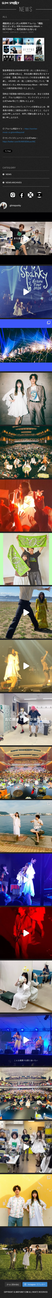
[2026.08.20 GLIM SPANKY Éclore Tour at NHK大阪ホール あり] (26, 719)
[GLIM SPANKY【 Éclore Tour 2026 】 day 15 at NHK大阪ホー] (26, 773)
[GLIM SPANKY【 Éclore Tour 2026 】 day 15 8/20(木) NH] (26, 826)
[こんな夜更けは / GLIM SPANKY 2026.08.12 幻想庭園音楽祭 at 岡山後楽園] (26, 1040)
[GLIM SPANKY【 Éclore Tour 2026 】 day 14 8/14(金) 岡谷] (26, 1200)
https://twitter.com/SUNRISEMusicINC (19, 141)
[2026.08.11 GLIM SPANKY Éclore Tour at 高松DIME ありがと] (26, 1147)
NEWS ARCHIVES (13, 182)
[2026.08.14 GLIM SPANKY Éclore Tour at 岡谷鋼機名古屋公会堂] (26, 986)
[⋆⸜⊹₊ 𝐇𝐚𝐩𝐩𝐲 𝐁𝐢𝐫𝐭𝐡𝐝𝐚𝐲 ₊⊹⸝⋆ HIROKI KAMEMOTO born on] (26, 612)
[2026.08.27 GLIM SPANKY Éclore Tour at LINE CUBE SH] (26, 238)
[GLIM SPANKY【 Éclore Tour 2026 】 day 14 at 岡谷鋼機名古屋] (26, 1093)
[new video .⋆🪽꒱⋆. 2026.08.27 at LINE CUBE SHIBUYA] (26, 292)
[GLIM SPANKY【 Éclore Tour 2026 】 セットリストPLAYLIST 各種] (26, 399)
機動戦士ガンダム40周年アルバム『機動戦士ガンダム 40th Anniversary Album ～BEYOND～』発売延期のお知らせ (23, 26)
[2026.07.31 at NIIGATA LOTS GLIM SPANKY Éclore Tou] (26, 506)
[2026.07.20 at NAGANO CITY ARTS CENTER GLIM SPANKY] (26, 666)
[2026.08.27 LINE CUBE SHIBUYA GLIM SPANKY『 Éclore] (26, 345)
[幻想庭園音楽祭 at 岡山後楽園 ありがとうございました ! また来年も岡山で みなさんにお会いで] (26, 1254)
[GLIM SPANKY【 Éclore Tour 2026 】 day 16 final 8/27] (26, 559)
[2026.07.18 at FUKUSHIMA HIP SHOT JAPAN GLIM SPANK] (26, 880)
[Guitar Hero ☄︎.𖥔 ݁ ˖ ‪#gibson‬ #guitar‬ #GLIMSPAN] (26, 933)
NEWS (8, 174)
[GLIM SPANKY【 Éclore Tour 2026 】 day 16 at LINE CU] (26, 452)
